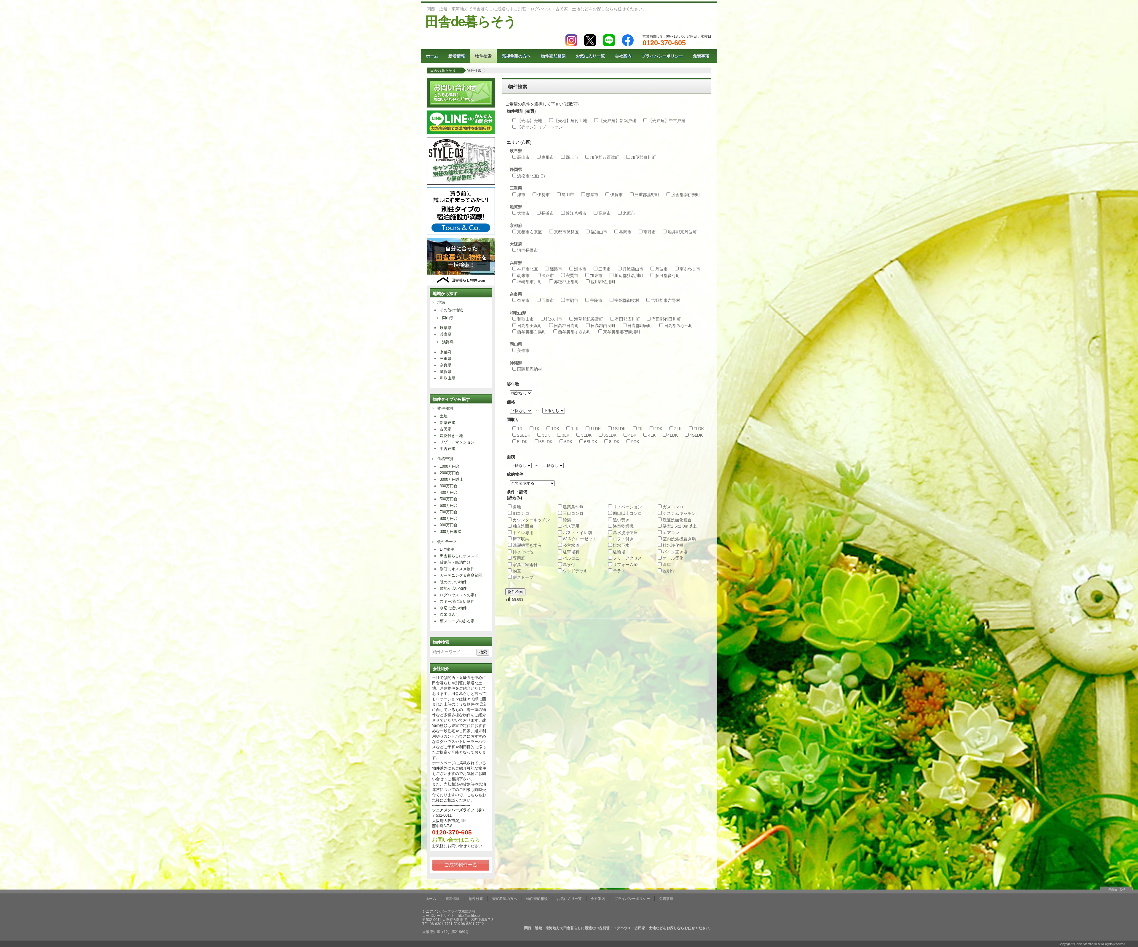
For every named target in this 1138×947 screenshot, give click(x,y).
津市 (521, 194)
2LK (678, 428)
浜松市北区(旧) (531, 176)
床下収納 (521, 538)
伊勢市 (543, 194)
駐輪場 (619, 551)
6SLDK (590, 441)
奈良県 (445, 365)
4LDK (672, 435)
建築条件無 (573, 506)
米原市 (629, 213)
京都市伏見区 (566, 232)
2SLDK (523, 435)
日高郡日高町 (566, 325)
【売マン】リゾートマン (540, 127)
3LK (565, 435)
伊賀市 (616, 194)
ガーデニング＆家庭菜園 (461, 575)
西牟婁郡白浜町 (531, 331)
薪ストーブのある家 (457, 621)
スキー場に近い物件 (457, 601)
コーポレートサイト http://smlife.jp (451, 915)
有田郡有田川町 (666, 319)
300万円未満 (450, 531)
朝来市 (523, 275)
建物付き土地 (451, 435)
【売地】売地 (529, 120)
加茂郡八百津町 (604, 157)
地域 (441, 302)
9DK (635, 441)
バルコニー (573, 558)
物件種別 (445, 408)
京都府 (445, 352)
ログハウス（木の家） (459, 595)
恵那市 (547, 157)
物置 (517, 570)
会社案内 (623, 56)
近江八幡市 (576, 213)
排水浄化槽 (673, 545)
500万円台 (449, 499)
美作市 (523, 350)
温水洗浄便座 (625, 532)
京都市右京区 (529, 232)
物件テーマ (447, 541)
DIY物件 (447, 549)
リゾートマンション (457, 442)
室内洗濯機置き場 (679, 538)
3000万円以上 (451, 479)
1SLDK (619, 428)
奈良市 (523, 300)
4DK (632, 435)
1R (519, 428)
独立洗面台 (523, 526)
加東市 (596, 275)
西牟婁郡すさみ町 (574, 331)
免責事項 (701, 56)
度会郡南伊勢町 (685, 194)
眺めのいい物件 (453, 582)
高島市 (604, 213)
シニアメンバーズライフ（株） (459, 810)
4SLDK (696, 435)
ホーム (432, 56)
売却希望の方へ (516, 56)
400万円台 (449, 492)
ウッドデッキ (575, 570)
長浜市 (547, 213)
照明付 (669, 570)
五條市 (547, 300)
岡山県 (448, 317)
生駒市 (572, 300)
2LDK (698, 428)
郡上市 (572, 157)
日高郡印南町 (639, 325)
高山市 (523, 157)
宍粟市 (572, 275)
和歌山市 (525, 319)
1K (536, 428)
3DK (546, 435)
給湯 (567, 519)
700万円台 (449, 512)
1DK (555, 428)
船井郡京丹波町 (682, 232)
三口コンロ (573, 513)
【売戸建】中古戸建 (666, 120)
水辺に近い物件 (453, 608)
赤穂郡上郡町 (566, 281)
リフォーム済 (625, 564)
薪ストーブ (523, 577)
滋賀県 (445, 371)
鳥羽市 (568, 194)
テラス (619, 570)
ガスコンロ (673, 506)
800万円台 (449, 518)
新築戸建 (447, 422)
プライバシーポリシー (662, 56)
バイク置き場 (675, 551)
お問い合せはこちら (456, 840)
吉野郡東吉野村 (665, 300)
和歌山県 (447, 378)
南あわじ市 (690, 269)
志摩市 (592, 194)
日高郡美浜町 (529, 325)
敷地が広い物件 (453, 588)
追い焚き (621, 519)
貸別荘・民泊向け (455, 562)
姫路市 (556, 269)
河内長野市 (527, 250)
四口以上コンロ (627, 513)
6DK (568, 441)
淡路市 (547, 275)
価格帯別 (445, 458)
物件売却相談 (553, 56)
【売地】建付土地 (570, 120)
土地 (443, 416)
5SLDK (545, 441)
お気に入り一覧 (590, 56)
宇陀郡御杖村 (626, 300)
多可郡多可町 (667, 275)
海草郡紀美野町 (588, 319)
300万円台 (449, 486)
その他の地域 (451, 310)
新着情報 (456, 56)
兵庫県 (445, 334)
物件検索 (483, 56)
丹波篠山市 (633, 269)
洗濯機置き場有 (527, 545)
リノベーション (627, 506)
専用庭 (519, 558)
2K (639, 428)
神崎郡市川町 (529, 281)
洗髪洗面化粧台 (677, 519)
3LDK (586, 435)
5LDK (522, 441)
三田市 (604, 269)
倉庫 (667, 564)
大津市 (523, 213)
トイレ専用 (523, 532)
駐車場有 (571, 551)
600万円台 (449, 505)
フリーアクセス (627, 558)
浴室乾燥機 (623, 526)
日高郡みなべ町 (678, 325)
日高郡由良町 (603, 325)
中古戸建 (447, 448)
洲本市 (580, 269)
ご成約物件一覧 (460, 864)
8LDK (614, 441)
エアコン (671, 532)
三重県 (445, 358)
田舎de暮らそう (470, 21)
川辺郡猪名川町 (628, 275)
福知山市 (599, 232)
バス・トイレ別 (577, 532)
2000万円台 (450, 473)
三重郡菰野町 (646, 194)
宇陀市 (596, 300)
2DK (658, 428)
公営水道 (571, 545)
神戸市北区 (527, 269)
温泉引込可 (449, 614)
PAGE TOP (1116, 889)
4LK (652, 435)
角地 (517, 506)
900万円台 (449, 525)
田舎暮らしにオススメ (459, 556)
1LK (574, 428)
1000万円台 (450, 466)
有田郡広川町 (627, 319)
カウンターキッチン (531, 519)
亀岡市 (625, 232)
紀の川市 (554, 319)
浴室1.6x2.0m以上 (680, 526)
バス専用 (571, 526)
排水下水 (621, 545)
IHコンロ (521, 513)
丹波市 (661, 269)
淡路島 (448, 342)
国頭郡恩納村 (529, 369)
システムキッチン (679, 513)
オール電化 (673, 558)
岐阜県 (445, 328)
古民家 (445, 429)
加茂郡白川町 (643, 157)
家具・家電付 (525, 564)
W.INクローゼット (580, 538)
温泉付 (569, 564)
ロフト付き (623, 538)
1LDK (595, 428)
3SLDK (609, 435)
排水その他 (523, 551)
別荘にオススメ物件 (457, 569)
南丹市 (649, 232)
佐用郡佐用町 (603, 281)
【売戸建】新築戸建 (617, 120)
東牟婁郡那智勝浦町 (621, 331)
